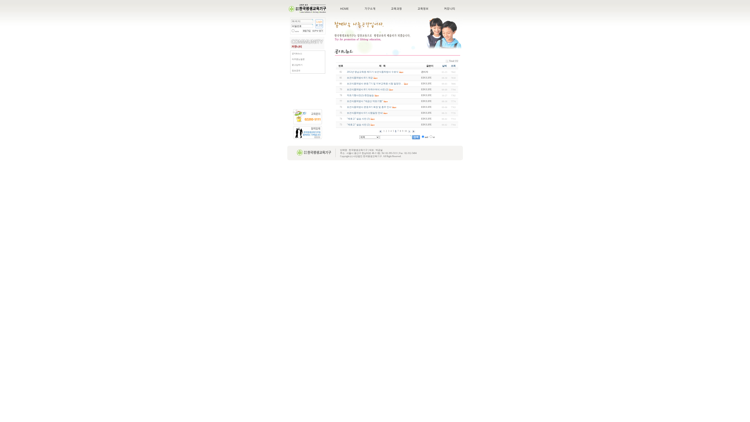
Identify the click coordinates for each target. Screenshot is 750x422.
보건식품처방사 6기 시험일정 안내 (365, 113)
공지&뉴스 (297, 53)
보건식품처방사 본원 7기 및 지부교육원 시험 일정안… (375, 83)
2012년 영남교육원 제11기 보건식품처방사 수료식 (372, 72)
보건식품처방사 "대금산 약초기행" (365, 101)
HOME (344, 8)
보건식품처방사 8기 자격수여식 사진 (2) (367, 89)
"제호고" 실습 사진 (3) (358, 118)
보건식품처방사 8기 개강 (360, 77)
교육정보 (423, 8)
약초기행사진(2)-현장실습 (360, 95)
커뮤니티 (449, 8)
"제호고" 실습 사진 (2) (358, 124)
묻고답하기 (297, 65)
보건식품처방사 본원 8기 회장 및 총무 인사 (369, 107)
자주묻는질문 (298, 59)
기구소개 (369, 8)
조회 (453, 65)
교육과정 (396, 8)
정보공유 (296, 70)
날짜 (444, 65)
